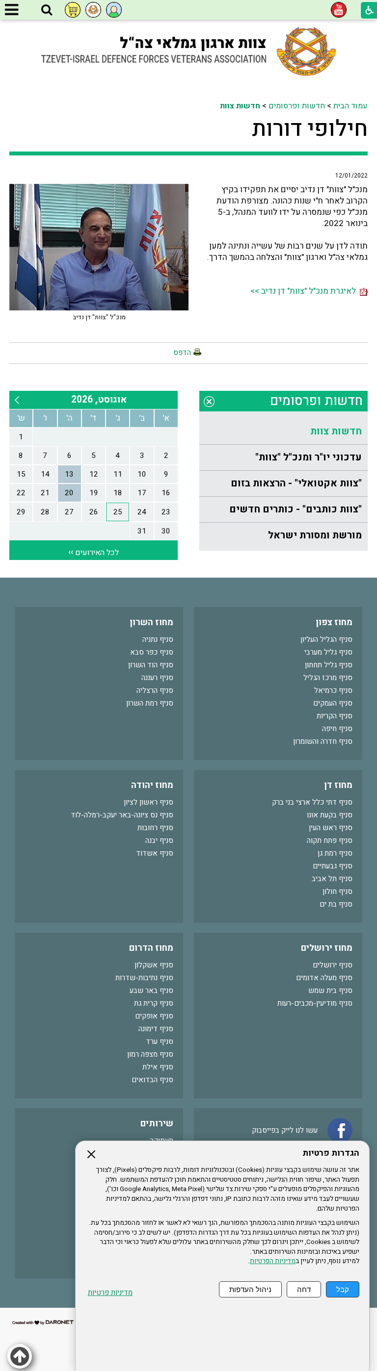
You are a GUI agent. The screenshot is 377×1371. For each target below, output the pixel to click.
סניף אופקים (154, 1016)
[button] (46, 10)
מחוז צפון (334, 622)
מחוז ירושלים (326, 948)
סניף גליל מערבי (328, 652)
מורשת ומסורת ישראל (315, 535)
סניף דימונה (155, 1028)
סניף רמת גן (335, 853)
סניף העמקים (332, 703)
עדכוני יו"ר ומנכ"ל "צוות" (308, 457)
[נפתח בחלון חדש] (339, 10)
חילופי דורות (310, 129)
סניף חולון (337, 891)
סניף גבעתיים (332, 866)
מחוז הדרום (151, 948)
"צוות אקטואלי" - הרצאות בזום (296, 483)
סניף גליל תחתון (328, 665)
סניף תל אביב (332, 878)
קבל (342, 1289)
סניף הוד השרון (150, 665)
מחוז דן (338, 785)
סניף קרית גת (153, 1003)
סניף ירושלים (332, 965)
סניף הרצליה (154, 690)
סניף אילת (157, 1067)
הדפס (182, 352)
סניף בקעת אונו (329, 815)
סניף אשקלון (154, 965)
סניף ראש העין (330, 827)
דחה (304, 1289)
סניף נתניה (157, 639)
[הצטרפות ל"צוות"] (93, 10)
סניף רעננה (157, 677)
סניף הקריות (334, 716)
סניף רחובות (155, 827)
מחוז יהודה (152, 785)
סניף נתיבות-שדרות (144, 977)
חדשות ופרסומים (297, 106)
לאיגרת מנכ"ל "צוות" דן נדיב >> (305, 291)
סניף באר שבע (151, 990)
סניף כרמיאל (333, 690)
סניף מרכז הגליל (327, 677)
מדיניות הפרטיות (273, 1261)
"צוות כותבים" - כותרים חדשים (295, 509)
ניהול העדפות (250, 1289)
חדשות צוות (240, 106)
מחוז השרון (151, 622)
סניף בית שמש (330, 990)
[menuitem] (283, 432)
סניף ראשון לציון (148, 802)
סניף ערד (159, 1041)
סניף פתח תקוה (329, 840)
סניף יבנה (159, 840)
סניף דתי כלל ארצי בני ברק (312, 802)
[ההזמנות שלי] (73, 10)
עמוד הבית (350, 106)
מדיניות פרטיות (110, 1292)
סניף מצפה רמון (150, 1054)
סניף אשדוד (154, 853)
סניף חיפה (337, 728)
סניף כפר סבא (151, 652)
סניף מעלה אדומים (324, 977)
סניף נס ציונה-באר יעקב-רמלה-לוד (122, 815)
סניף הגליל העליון (326, 639)
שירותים (156, 1123)
